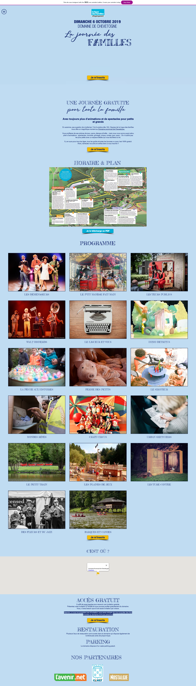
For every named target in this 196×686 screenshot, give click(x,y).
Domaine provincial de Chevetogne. (111, 129)
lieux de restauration (81, 634)
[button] (4, 11)
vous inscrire (88, 604)
